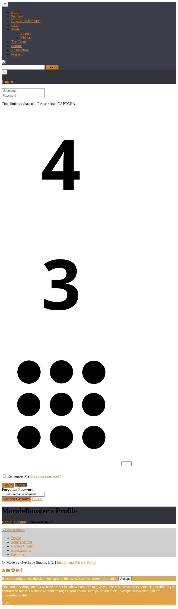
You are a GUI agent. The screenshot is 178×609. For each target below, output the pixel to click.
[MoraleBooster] (13, 530)
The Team (18, 42)
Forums (16, 46)
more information (105, 578)
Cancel (37, 499)
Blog (14, 12)
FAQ (15, 25)
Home (6, 522)
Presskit (16, 54)
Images (25, 33)
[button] (4, 63)
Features (17, 17)
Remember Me (18, 476)
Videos (25, 37)
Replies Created (22, 546)
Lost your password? (45, 476)
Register (21, 485)
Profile (16, 538)
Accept (125, 578)
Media (15, 29)
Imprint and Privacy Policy (76, 562)
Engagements (21, 550)
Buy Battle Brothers (25, 21)
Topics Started (21, 542)
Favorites (18, 555)
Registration (20, 50)
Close (6, 603)
